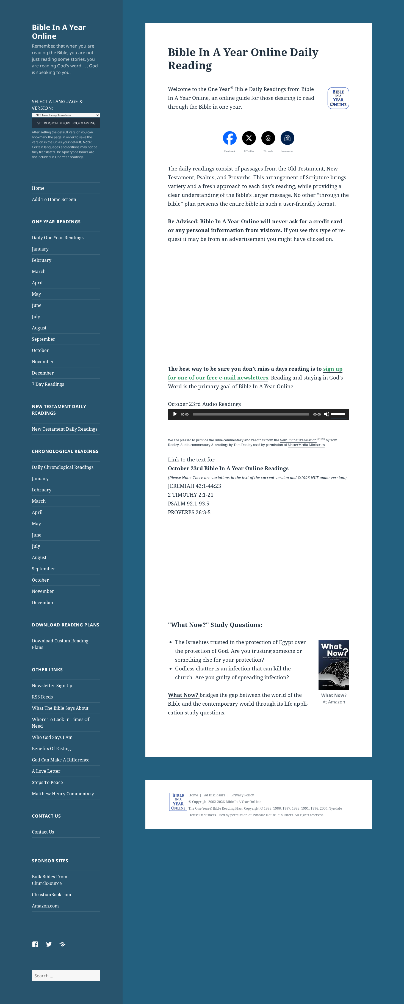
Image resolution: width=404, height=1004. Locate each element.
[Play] (175, 414)
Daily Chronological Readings (62, 467)
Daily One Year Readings (58, 238)
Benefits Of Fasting (51, 749)
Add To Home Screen (54, 199)
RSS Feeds (42, 697)
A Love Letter (46, 771)
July (36, 316)
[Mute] (327, 414)
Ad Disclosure (214, 795)
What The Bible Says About (60, 708)
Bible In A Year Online (59, 31)
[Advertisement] (258, 308)
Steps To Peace (47, 782)
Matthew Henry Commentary (63, 794)
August (39, 328)
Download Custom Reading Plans (60, 644)
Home (38, 188)
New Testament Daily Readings (64, 429)
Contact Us (43, 832)
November (43, 362)
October (40, 350)
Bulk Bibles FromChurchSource (49, 880)
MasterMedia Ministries (306, 444)
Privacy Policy (242, 795)
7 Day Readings (48, 384)
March (39, 271)
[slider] (339, 414)
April (37, 283)
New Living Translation (298, 440)
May (36, 294)
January (40, 249)
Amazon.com (45, 906)
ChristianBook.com (51, 895)
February (41, 260)
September (43, 339)
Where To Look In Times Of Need (60, 722)
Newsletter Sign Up (52, 686)
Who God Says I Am (52, 737)
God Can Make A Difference (61, 760)
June (36, 305)
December (43, 373)
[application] (258, 414)
